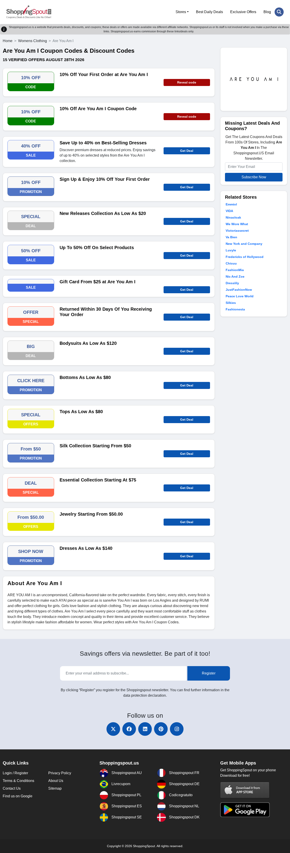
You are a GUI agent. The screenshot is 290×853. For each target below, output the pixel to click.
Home (7, 41)
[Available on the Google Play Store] (245, 809)
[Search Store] (279, 12)
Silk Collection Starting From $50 (95, 445)
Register (208, 673)
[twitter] (113, 729)
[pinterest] (161, 729)
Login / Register (15, 773)
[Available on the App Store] (245, 790)
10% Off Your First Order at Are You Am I (104, 74)
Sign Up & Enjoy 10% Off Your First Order (105, 179)
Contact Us (12, 788)
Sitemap (55, 788)
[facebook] (129, 729)
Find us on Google (17, 796)
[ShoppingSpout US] (28, 12)
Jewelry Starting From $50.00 (91, 514)
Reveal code (186, 82)
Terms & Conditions (18, 781)
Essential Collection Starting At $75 (98, 479)
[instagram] (177, 729)
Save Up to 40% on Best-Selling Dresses (103, 142)
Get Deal (186, 150)
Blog (267, 12)
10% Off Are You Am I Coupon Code (98, 108)
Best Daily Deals (209, 12)
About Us (55, 781)
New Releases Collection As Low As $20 (103, 213)
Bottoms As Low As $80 (85, 377)
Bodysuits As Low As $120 (88, 343)
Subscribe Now (254, 177)
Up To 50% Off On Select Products (97, 247)
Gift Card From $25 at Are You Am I (97, 281)
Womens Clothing (32, 41)
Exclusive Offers (243, 12)
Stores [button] (181, 12)
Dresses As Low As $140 (86, 548)
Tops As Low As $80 (81, 411)
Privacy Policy (59, 773)
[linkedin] (145, 729)
